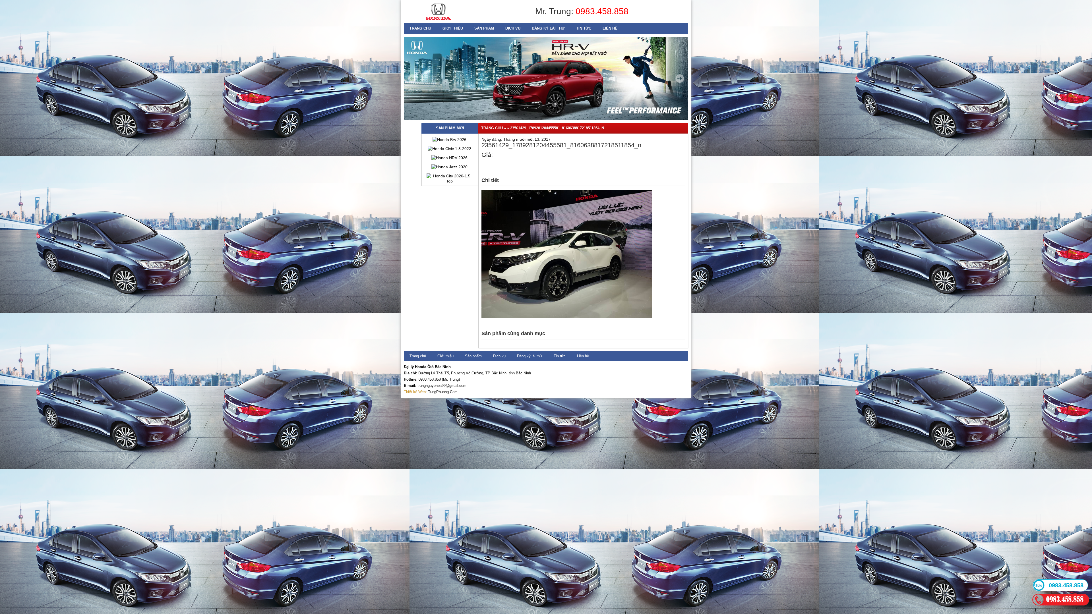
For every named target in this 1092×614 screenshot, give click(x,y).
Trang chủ (420, 28)
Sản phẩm (484, 28)
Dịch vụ (512, 28)
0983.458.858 (602, 11)
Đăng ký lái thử (548, 28)
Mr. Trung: (555, 11)
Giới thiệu (452, 28)
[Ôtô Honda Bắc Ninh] (438, 21)
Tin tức (583, 28)
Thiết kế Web (415, 392)
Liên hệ (610, 28)
